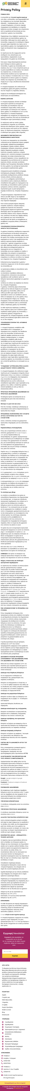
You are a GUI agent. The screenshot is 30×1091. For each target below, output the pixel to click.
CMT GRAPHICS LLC (18, 1088)
